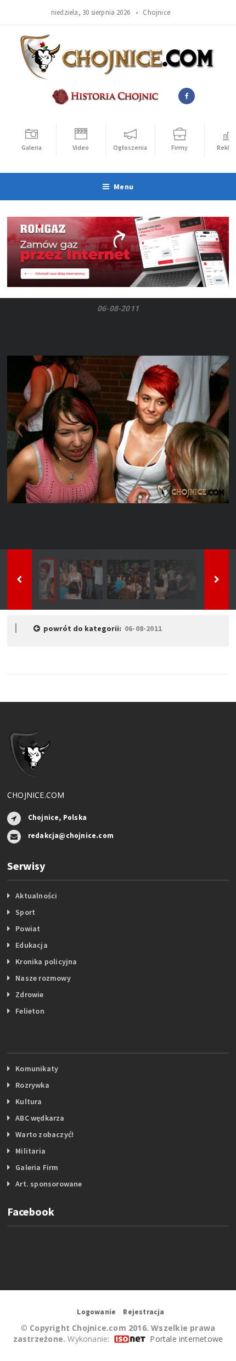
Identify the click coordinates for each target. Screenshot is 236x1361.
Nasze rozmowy (43, 978)
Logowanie (96, 1312)
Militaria (30, 1151)
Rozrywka (32, 1085)
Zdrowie (29, 994)
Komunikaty (36, 1068)
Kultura (28, 1101)
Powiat (27, 928)
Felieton (29, 1011)
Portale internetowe (186, 1339)
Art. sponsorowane (48, 1184)
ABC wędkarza (40, 1118)
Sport (25, 912)
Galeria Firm (37, 1167)
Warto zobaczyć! (44, 1134)
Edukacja (31, 945)
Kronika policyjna (46, 961)
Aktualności (36, 896)
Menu (123, 187)
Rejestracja (143, 1312)
